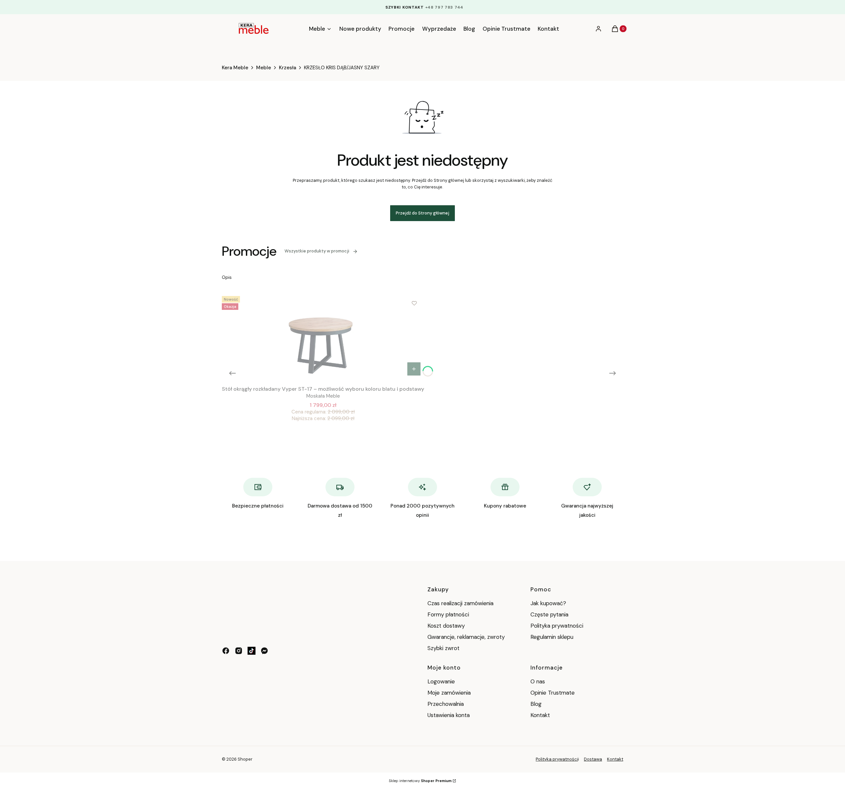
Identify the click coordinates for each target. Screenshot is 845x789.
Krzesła (287, 67)
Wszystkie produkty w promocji (317, 251)
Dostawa (593, 759)
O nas (537, 681)
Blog (536, 703)
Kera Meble (235, 67)
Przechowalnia (445, 703)
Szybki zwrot (443, 648)
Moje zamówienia (449, 692)
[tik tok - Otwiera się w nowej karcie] (251, 651)
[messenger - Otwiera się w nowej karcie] (264, 651)
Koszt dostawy (446, 625)
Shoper (245, 759)
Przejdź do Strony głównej (422, 213)
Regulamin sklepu (551, 637)
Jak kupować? (548, 603)
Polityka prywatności (556, 625)
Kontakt (540, 715)
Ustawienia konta (448, 715)
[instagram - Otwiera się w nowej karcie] (239, 651)
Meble (263, 67)
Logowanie (441, 681)
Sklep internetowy (420, 780)
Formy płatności (448, 614)
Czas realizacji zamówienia (460, 603)
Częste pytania (549, 614)
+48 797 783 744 (444, 7)
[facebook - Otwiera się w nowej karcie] (226, 651)
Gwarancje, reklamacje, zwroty (466, 637)
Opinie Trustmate (552, 692)
